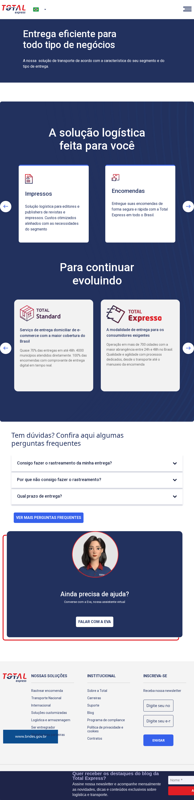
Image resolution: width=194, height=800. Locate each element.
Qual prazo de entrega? (39, 496)
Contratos (94, 738)
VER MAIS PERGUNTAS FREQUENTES (48, 517)
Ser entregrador (43, 727)
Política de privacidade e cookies (105, 729)
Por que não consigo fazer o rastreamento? (59, 479)
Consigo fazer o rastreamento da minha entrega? (64, 462)
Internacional (41, 705)
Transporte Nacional (46, 698)
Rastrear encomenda (47, 691)
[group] (53, 206)
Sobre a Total (97, 691)
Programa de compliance (106, 720)
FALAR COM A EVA (94, 621)
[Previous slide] (5, 206)
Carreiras (94, 698)
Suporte (93, 705)
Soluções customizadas (49, 713)
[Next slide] (188, 206)
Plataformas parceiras (48, 735)
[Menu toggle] (186, 9)
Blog (90, 713)
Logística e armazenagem (50, 720)
